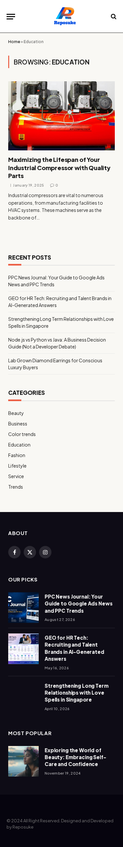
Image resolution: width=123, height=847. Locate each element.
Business (17, 423)
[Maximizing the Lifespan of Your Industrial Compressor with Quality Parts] (61, 115)
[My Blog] (65, 16)
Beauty (16, 413)
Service (16, 476)
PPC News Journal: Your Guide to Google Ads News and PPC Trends (78, 603)
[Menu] (11, 16)
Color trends (22, 434)
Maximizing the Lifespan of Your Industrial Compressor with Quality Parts (59, 167)
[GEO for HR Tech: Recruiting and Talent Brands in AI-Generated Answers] (23, 648)
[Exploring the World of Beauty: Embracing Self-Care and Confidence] (23, 761)
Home (14, 41)
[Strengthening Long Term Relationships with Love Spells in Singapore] (23, 696)
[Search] (113, 16)
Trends (15, 487)
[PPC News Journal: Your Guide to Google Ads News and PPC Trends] (23, 607)
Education (19, 445)
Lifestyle (17, 466)
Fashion (16, 455)
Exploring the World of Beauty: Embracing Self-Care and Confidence (75, 757)
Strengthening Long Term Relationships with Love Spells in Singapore (77, 692)
